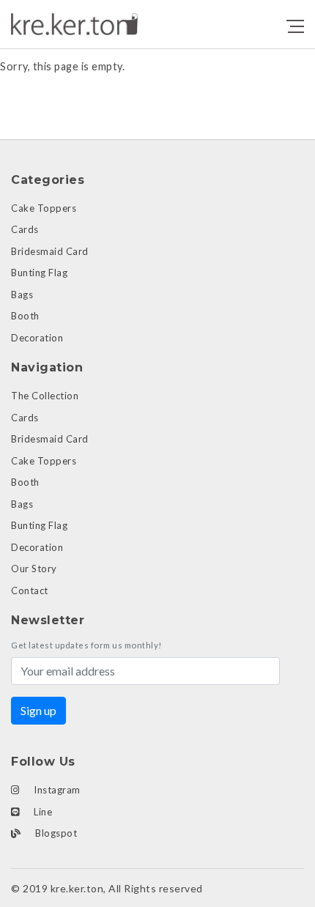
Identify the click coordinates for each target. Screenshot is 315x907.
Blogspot (55, 833)
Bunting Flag (39, 272)
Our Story (34, 568)
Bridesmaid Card (50, 251)
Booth (25, 316)
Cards (25, 229)
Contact (29, 590)
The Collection (44, 395)
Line (42, 812)
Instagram (56, 790)
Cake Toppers (43, 208)
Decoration (37, 338)
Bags (22, 294)
